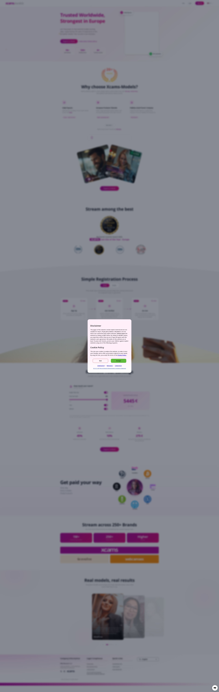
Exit (100, 361)
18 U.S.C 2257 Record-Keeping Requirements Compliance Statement (109, 368)
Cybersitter (118, 366)
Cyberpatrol (101, 366)
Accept (118, 361)
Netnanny (110, 366)
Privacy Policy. (122, 355)
